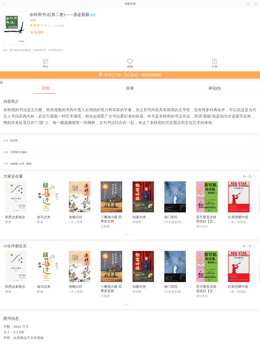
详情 (45, 88)
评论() (214, 88)
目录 (130, 88)
